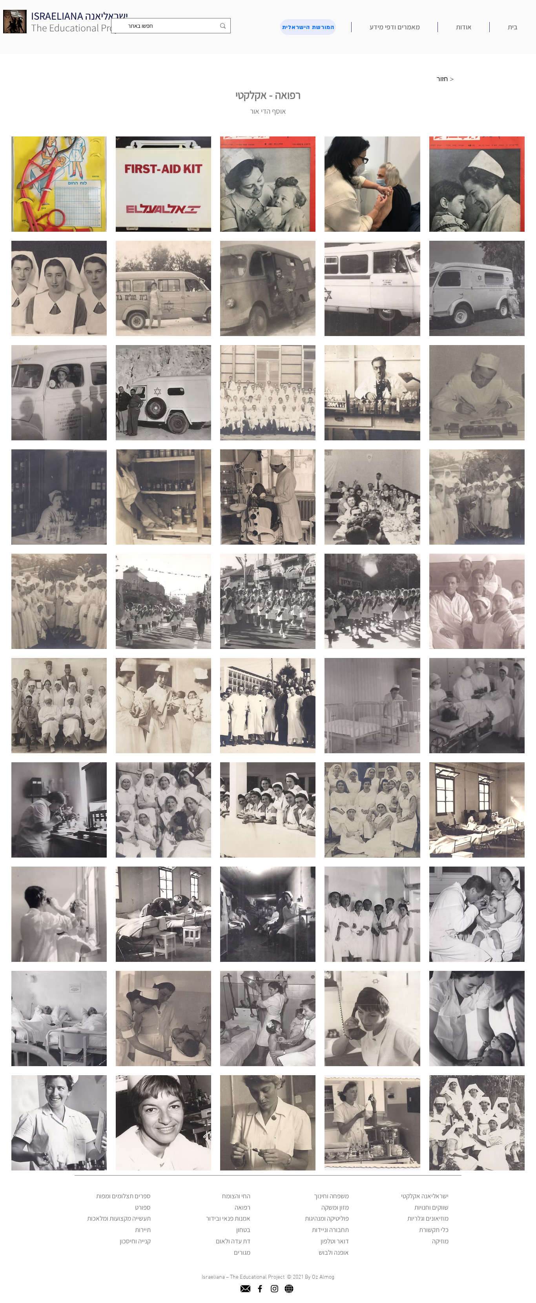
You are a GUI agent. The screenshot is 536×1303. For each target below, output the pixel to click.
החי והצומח (236, 1196)
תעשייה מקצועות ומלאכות (119, 1218)
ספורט (143, 1207)
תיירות (143, 1229)
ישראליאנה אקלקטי (424, 1196)
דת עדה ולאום (233, 1241)
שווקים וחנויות (431, 1207)
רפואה (242, 1207)
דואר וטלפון (335, 1241)
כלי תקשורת (433, 1229)
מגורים (242, 1252)
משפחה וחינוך (331, 1196)
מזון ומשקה (335, 1207)
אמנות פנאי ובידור (228, 1218)
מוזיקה (440, 1241)
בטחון (243, 1229)
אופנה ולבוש (334, 1252)
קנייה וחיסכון (135, 1241)
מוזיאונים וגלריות (427, 1218)
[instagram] (274, 1289)
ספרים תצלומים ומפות (123, 1196)
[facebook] (260, 1289)
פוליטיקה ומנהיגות (327, 1218)
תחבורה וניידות (330, 1229)
